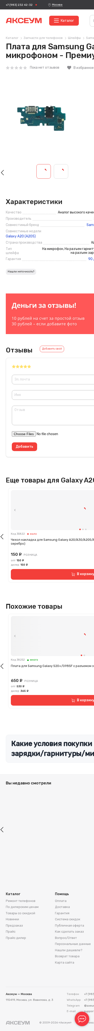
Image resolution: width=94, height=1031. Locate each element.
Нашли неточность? (21, 271)
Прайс (10, 931)
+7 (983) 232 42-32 (19, 4)
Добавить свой (52, 348)
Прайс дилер (16, 938)
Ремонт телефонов (20, 901)
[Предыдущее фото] (15, 510)
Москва (57, 4)
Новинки (12, 919)
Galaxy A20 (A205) (21, 236)
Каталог (67, 21)
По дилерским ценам (22, 907)
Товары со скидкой (20, 913)
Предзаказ (14, 925)
